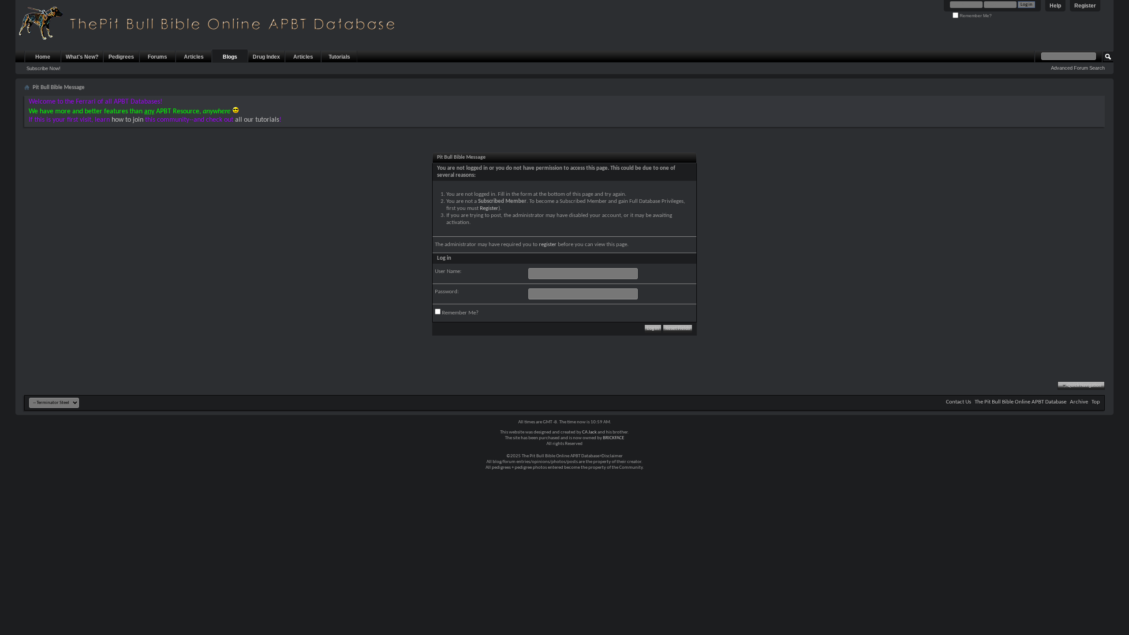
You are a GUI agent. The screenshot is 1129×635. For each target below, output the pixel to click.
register (548, 244)
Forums (157, 57)
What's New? (82, 57)
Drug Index (266, 57)
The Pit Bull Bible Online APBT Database (1020, 402)
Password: (447, 292)
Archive (1079, 402)
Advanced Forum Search (1078, 68)
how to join (127, 119)
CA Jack (589, 432)
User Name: (448, 271)
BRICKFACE (613, 438)
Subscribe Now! (43, 68)
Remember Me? (975, 15)
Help (1055, 6)
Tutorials (339, 57)
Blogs (230, 57)
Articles (194, 57)
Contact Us (958, 402)
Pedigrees (121, 57)
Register (1085, 6)
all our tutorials (257, 119)
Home (42, 57)
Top (1096, 402)
